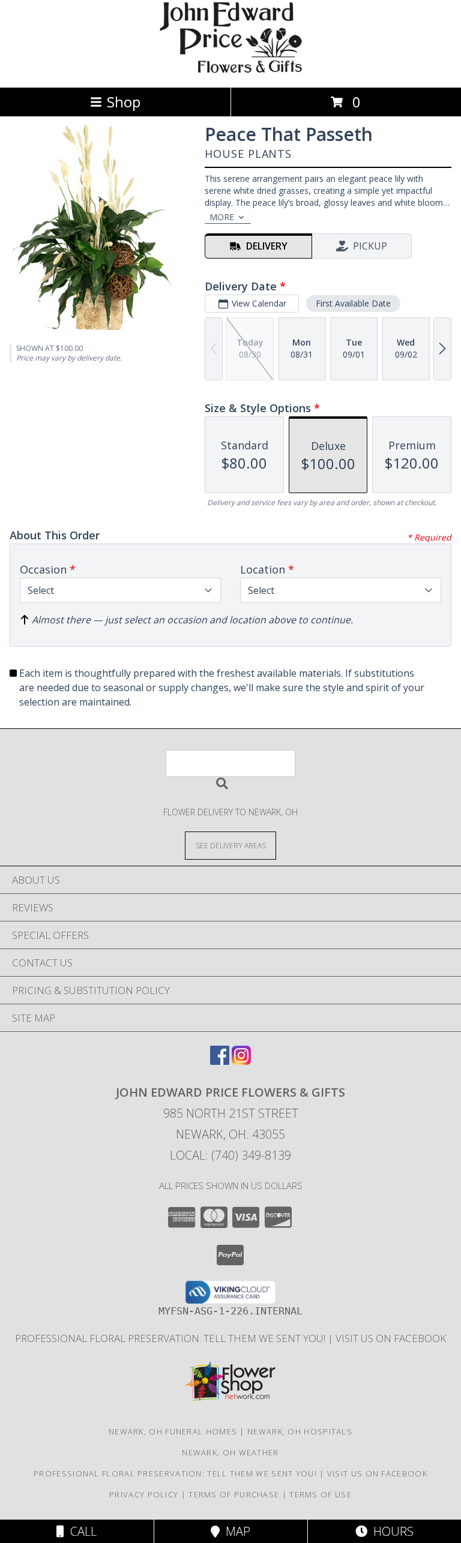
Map (235, 1531)
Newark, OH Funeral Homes (173, 1431)
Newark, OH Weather (230, 1452)
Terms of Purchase (233, 1494)
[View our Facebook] (219, 1061)
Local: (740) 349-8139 (230, 1155)
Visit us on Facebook (391, 1338)
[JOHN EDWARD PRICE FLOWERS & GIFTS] (230, 70)
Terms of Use (320, 1494)
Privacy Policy (143, 1494)
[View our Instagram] (241, 1061)
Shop (123, 102)
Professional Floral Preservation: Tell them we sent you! (171, 1338)
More (221, 217)
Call (80, 1531)
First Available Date (353, 303)
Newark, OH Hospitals (299, 1431)
